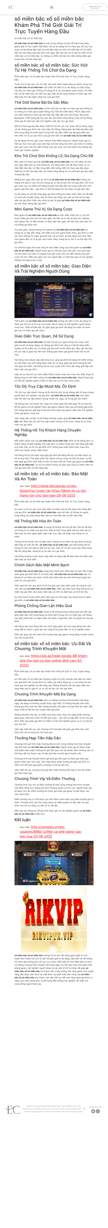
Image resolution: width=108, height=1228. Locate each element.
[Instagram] (98, 1111)
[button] (51, 7)
